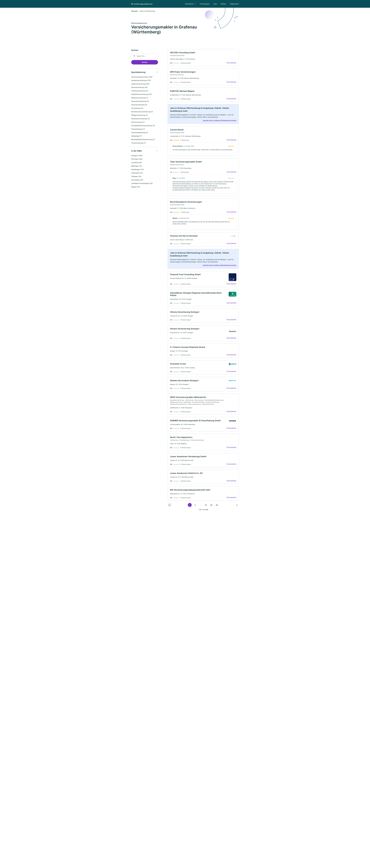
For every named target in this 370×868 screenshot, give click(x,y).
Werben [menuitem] (223, 4)
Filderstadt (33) (137, 173)
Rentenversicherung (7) (139, 98)
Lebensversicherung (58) (140, 84)
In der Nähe (136, 151)
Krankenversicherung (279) (141, 80)
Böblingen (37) (136, 166)
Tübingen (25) (136, 176)
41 (206, 505)
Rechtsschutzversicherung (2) (142, 112)
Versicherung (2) (137, 108)
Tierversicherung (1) (138, 143)
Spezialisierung (138, 72)
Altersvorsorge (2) (138, 122)
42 (211, 505)
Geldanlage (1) (136, 136)
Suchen (144, 62)
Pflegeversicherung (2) (139, 115)
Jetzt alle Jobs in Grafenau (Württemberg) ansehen (219, 120)
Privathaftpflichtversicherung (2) (143, 126)
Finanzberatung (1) (138, 129)
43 (217, 505)
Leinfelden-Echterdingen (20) (142, 183)
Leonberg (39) (136, 162)
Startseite (134, 11)
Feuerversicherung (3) (139, 105)
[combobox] (144, 56)
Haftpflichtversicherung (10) (141, 94)
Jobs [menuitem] (215, 4)
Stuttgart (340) (136, 156)
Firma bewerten (231, 62)
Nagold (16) (135, 187)
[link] (203, 57)
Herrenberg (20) (137, 180)
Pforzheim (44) (136, 159)
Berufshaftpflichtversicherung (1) (143, 139)
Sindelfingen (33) (137, 169)
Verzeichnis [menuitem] (189, 4)
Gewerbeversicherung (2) (140, 119)
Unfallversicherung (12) (139, 91)
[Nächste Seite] (237, 505)
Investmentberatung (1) (139, 132)
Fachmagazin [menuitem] (204, 4)
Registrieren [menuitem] (234, 4)
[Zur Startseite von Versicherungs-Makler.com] (141, 4)
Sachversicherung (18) (139, 87)
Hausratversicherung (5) (140, 101)
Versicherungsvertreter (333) (141, 77)
